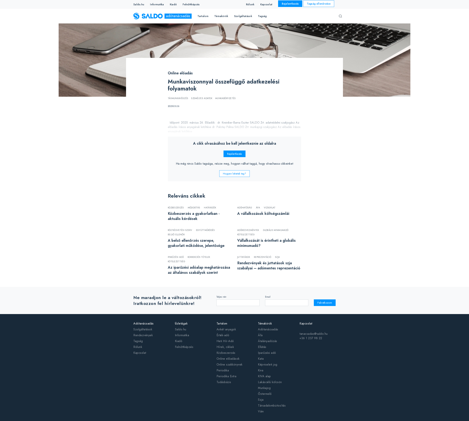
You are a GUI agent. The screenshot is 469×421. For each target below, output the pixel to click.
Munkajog (264, 388)
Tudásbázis (224, 382)
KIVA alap (264, 376)
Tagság (262, 16)
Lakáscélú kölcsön (270, 382)
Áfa (260, 335)
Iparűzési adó (267, 353)
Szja (260, 400)
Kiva (260, 370)
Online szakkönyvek (230, 364)
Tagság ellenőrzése (318, 3)
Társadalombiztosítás (272, 405)
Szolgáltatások (142, 329)
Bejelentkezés (290, 3)
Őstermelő (265, 394)
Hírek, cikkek (225, 347)
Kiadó (173, 4)
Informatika (157, 4)
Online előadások (228, 359)
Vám (261, 411)
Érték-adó (223, 335)
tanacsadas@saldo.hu (314, 334)
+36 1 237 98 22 (311, 338)
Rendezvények (143, 335)
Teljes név (221, 296)
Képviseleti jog (267, 364)
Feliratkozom (324, 303)
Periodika (223, 370)
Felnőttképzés (191, 4)
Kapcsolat (266, 4)
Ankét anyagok (226, 329)
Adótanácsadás (268, 329)
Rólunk (250, 4)
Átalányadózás (267, 341)
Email (268, 296)
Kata (261, 359)
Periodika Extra (227, 376)
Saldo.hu (138, 4)
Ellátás (262, 347)
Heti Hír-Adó (225, 341)
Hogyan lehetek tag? (234, 173)
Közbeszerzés (226, 353)
